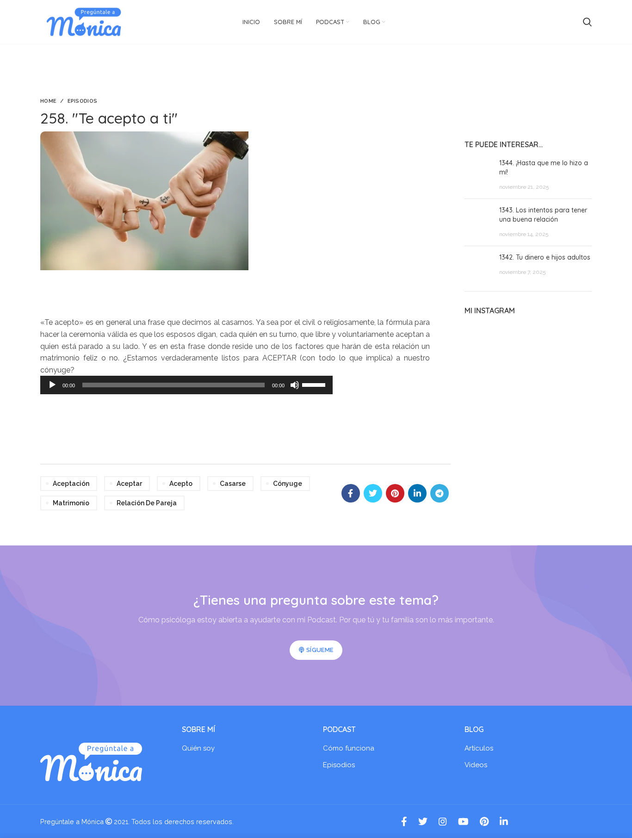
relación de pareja (147, 503)
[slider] (315, 384)
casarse (233, 483)
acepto (180, 483)
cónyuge (287, 483)
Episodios (83, 101)
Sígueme (319, 649)
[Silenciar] (294, 385)
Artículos (479, 748)
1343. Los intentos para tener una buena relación (543, 214)
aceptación (71, 483)
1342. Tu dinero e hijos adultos (544, 257)
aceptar (129, 483)
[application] (186, 385)
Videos (476, 765)
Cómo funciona (348, 748)
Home (48, 101)
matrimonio (71, 503)
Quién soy (198, 748)
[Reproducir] (52, 385)
